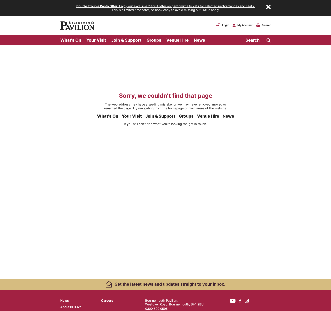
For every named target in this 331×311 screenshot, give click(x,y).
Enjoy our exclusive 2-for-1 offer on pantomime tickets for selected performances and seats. (165, 6)
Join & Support (126, 40)
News (199, 40)
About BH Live (71, 307)
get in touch (197, 124)
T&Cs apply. (211, 10)
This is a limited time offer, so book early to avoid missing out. (156, 10)
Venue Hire (177, 40)
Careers (107, 300)
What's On (70, 40)
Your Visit (96, 40)
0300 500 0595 (156, 308)
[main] (165, 162)
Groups (154, 40)
